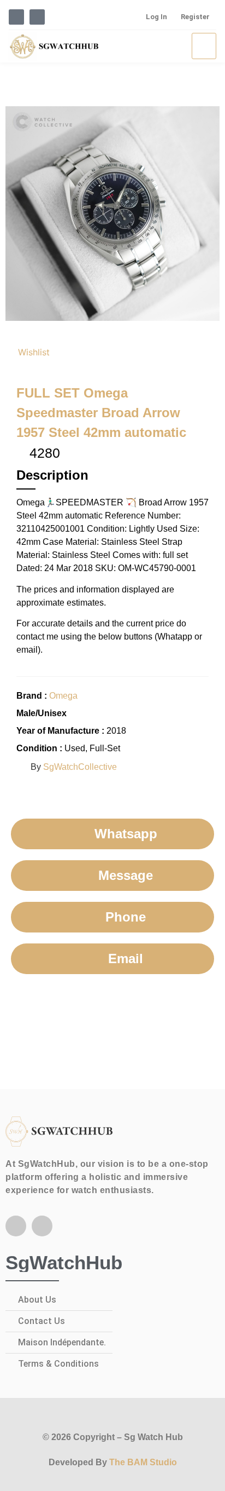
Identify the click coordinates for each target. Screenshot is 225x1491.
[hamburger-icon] (204, 46)
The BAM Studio (143, 1462)
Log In (156, 17)
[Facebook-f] (15, 1226)
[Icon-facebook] (16, 17)
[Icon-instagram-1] (37, 17)
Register (195, 17)
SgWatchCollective (80, 767)
